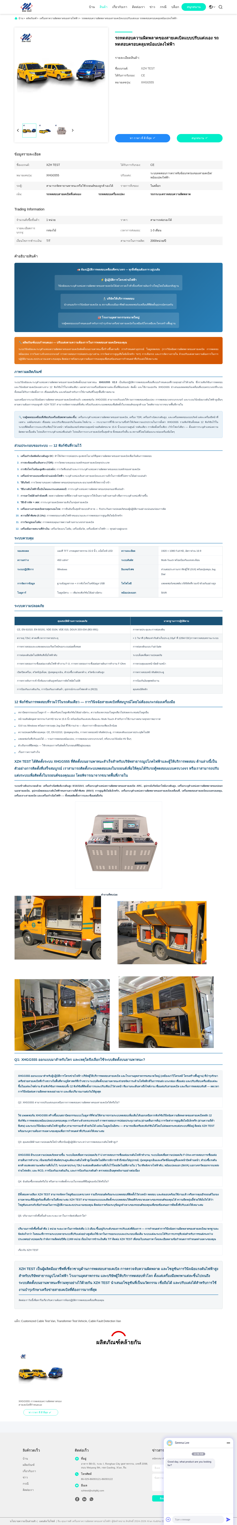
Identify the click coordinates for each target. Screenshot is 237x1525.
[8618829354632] (91, 1500)
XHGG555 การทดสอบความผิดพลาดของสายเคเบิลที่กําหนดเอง (40, 1403)
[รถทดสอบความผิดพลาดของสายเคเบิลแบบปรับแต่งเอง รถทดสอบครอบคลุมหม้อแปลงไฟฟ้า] (61, 74)
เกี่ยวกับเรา (119, 7)
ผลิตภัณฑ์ (31, 18)
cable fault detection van (104, 1321)
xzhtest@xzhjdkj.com (92, 1490)
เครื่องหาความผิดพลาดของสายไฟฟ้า (59, 18)
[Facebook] (77, 1500)
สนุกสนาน (194, 7)
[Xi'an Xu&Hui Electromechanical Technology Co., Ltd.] (26, 7)
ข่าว (152, 7)
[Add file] (168, 1519)
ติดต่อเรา (138, 7)
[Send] (228, 1519)
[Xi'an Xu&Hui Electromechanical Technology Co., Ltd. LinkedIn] (84, 1500)
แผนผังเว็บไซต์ (47, 1521)
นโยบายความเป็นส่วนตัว (23, 1521)
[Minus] (228, 1443)
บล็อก (175, 7)
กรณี (163, 7)
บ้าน (92, 7)
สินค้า (103, 7)
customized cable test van (38, 1321)
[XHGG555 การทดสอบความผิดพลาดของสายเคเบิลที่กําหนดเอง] (41, 1374)
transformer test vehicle (72, 1321)
